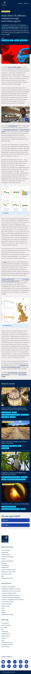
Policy (11, 40)
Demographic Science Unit (11, 129)
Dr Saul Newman (12, 125)
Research (17, 40)
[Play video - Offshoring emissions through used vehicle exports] (15, 114)
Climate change (5, 40)
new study (5, 25)
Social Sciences (23, 40)
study (5, 262)
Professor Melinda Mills (7, 279)
